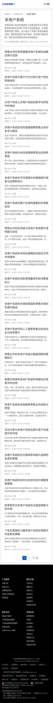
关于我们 (5, 665)
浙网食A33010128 (40, 693)
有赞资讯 (14, 679)
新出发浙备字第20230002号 (12, 691)
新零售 (7, 14)
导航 (48, 4)
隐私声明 (24, 665)
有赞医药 (33, 676)
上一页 (18, 558)
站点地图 (34, 679)
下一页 (35, 558)
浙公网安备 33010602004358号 (16, 683)
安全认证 (5, 668)
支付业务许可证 (7, 676)
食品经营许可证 (21, 676)
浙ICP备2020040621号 (10, 688)
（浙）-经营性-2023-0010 (11, 695)
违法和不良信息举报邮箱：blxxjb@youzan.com (20, 672)
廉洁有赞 (14, 668)
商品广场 (5, 679)
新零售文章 (18, 14)
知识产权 (33, 665)
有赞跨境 (42, 676)
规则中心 (42, 665)
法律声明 (14, 665)
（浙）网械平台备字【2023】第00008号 (16, 693)
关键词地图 (44, 679)
